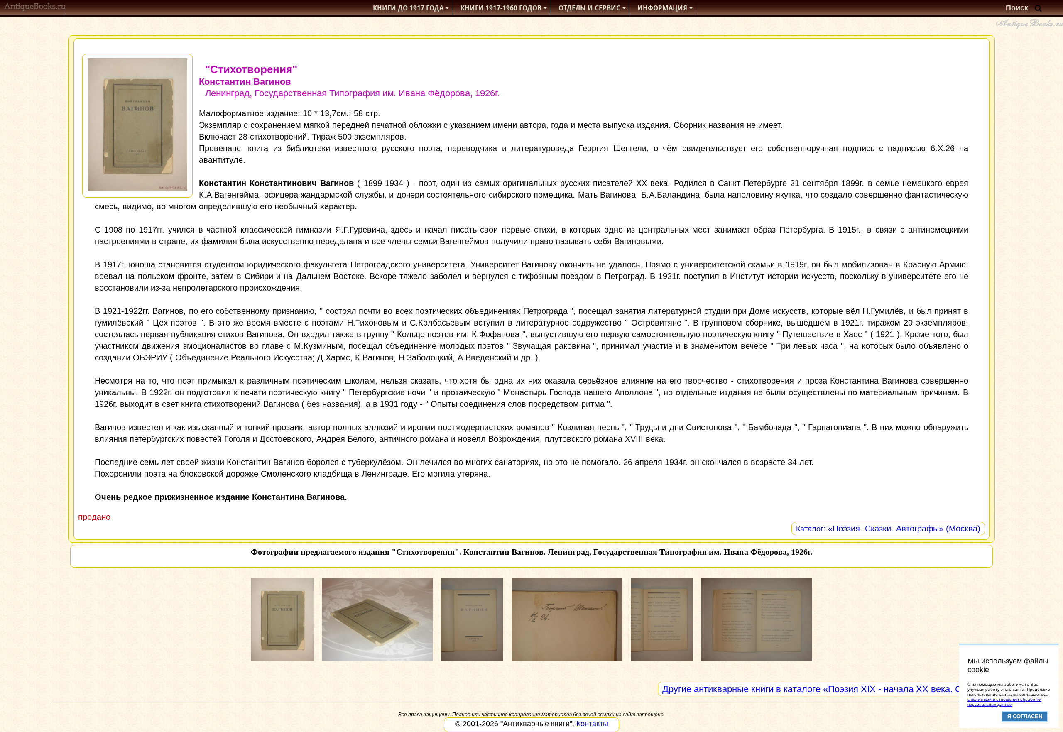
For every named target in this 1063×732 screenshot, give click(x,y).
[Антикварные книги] (35, 8)
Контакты (592, 724)
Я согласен (1024, 716)
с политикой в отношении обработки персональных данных (1004, 702)
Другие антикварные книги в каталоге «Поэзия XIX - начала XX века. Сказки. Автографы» (852, 689)
